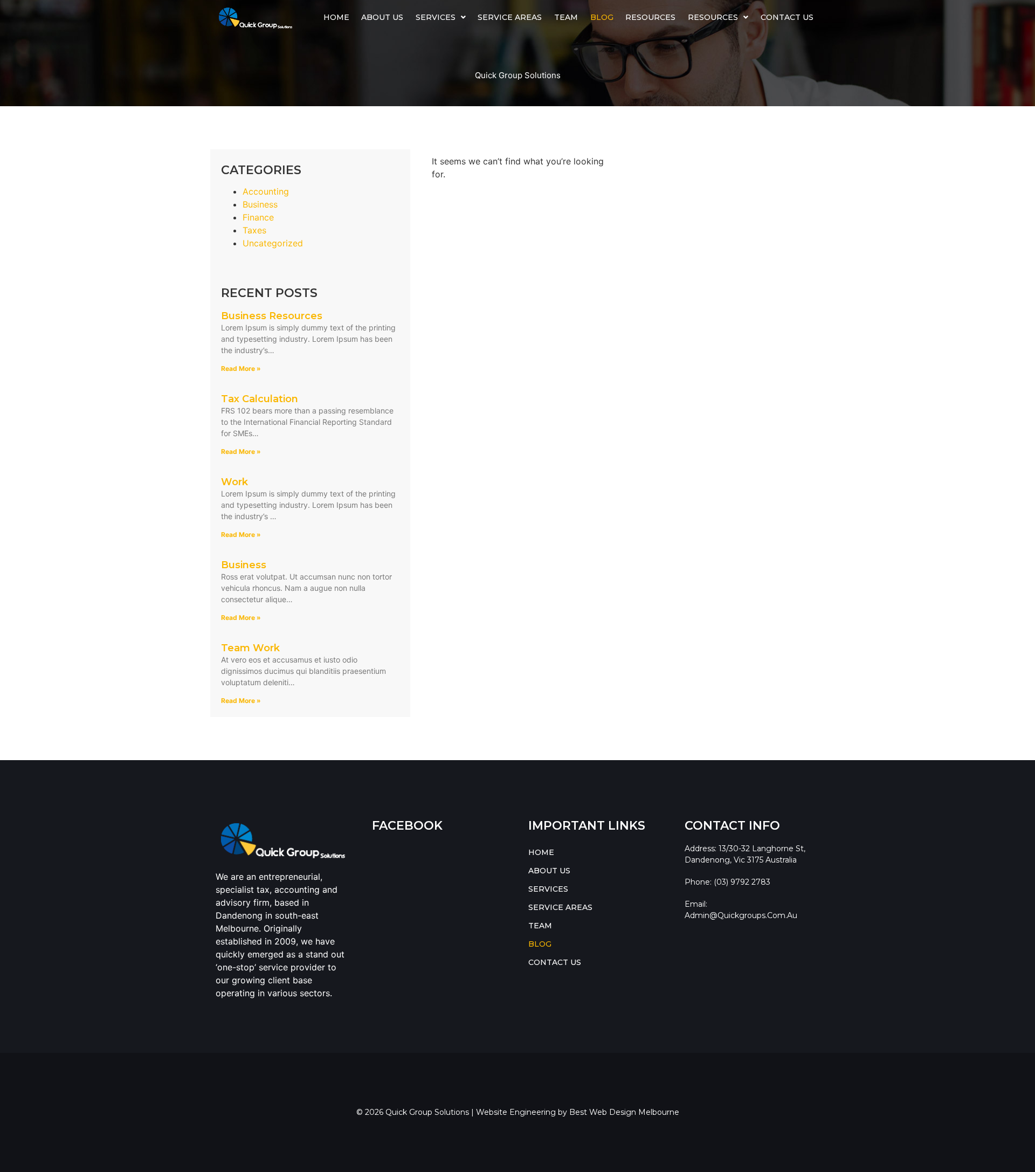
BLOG (601, 17)
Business (260, 204)
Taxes (254, 230)
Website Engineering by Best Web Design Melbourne (577, 1112)
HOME (336, 17)
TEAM (566, 17)
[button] (441, 17)
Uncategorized (273, 243)
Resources (650, 17)
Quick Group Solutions (518, 75)
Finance (258, 217)
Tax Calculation (259, 399)
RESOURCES (713, 17)
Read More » (241, 368)
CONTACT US (787, 17)
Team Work (250, 648)
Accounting (266, 191)
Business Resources (271, 316)
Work (234, 482)
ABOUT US (382, 17)
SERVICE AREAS (510, 17)
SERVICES (436, 17)
